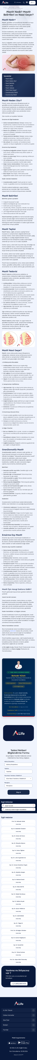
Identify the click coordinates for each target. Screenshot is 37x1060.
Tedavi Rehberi (11, 7)
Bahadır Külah (18, 675)
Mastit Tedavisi (10, 88)
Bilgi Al (18, 792)
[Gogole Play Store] (23, 1042)
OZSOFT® (21, 1054)
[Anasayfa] (3, 2)
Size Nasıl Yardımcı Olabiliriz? (13, 775)
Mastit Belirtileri (10, 83)
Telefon (6, 768)
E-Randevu (18, 2)
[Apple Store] (12, 1043)
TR (32, 2)
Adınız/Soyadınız (9, 761)
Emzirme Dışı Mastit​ (11, 94)
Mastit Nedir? (9, 78)
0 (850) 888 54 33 (20, 984)
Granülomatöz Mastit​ (12, 92)
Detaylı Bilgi (18, 824)
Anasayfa (5, 7)
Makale (17, 7)
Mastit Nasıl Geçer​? (11, 90)
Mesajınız (7, 782)
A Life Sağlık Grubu (21, 1048)
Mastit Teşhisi (9, 85)
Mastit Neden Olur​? (11, 81)
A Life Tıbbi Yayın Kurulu (23, 713)
